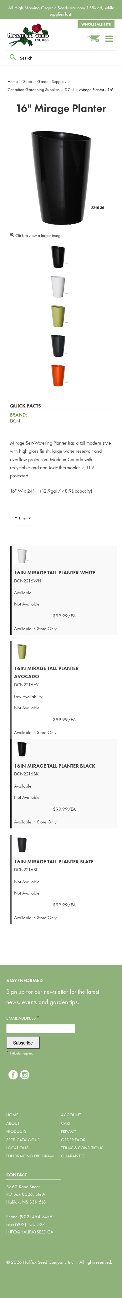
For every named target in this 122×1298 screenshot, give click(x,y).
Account (71, 1114)
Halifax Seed (37, 35)
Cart (66, 1123)
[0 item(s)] (96, 35)
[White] (58, 286)
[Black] (58, 257)
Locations (17, 1148)
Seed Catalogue (23, 1139)
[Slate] (58, 346)
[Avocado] (58, 316)
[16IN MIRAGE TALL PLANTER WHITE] (64, 556)
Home (12, 1114)
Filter (23, 518)
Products (16, 1131)
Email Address (22, 1018)
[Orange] (58, 375)
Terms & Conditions (82, 1148)
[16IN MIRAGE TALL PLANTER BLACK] (64, 749)
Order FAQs (73, 1139)
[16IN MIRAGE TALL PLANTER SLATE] (64, 845)
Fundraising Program (30, 1156)
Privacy (68, 1131)
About (12, 1123)
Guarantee (73, 1156)
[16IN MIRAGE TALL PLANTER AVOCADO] (64, 651)
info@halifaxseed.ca (29, 1232)
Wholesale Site (96, 24)
